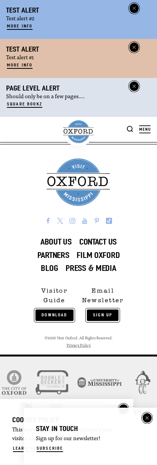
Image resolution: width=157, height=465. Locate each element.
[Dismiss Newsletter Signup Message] (147, 418)
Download (54, 314)
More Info (19, 26)
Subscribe (50, 448)
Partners (53, 255)
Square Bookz (24, 103)
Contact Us (98, 242)
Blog (49, 268)
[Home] (78, 131)
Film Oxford (98, 255)
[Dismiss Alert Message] (134, 8)
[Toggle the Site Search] (130, 128)
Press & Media (91, 268)
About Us (56, 242)
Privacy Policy (79, 345)
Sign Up (102, 314)
